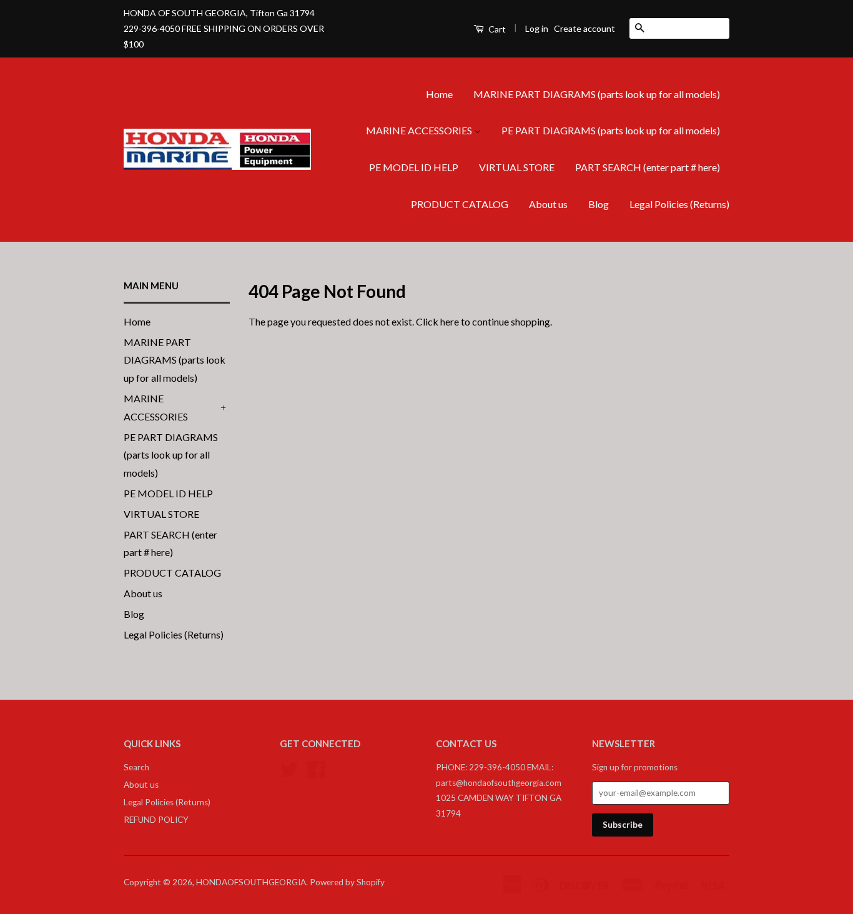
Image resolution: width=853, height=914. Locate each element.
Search (136, 767)
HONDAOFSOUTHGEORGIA (251, 882)
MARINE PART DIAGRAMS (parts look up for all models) (596, 94)
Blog (598, 204)
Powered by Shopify (347, 882)
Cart (496, 29)
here (449, 321)
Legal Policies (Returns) (679, 204)
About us (548, 204)
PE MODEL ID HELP (413, 167)
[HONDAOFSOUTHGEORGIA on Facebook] (316, 768)
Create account (584, 28)
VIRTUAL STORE (517, 167)
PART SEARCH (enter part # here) (647, 167)
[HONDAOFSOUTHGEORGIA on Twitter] (289, 768)
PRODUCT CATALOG (459, 204)
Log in (536, 28)
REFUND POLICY (156, 820)
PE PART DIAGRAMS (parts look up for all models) (610, 130)
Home (439, 94)
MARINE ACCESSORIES (420, 130)
